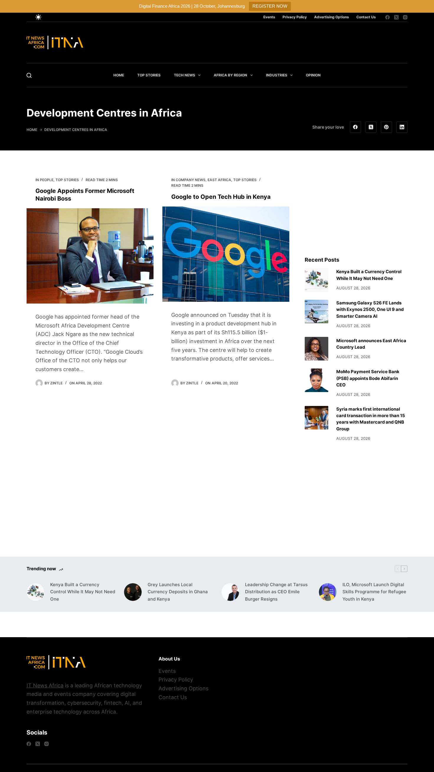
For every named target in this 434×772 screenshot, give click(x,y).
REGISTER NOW (269, 6)
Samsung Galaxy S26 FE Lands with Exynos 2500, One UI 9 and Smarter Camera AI (370, 309)
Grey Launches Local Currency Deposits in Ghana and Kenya (178, 592)
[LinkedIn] (402, 127)
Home (118, 75)
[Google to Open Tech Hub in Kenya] (225, 254)
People (46, 180)
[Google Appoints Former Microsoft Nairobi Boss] (90, 256)
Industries (276, 75)
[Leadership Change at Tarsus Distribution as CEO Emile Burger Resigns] (230, 592)
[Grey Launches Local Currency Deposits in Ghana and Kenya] (133, 592)
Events (269, 17)
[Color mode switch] (38, 17)
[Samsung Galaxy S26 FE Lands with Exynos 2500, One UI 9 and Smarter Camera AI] (316, 311)
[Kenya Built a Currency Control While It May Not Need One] (316, 280)
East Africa (219, 180)
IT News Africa (45, 685)
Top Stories (149, 75)
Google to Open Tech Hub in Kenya (221, 196)
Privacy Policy (295, 17)
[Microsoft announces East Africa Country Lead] (316, 348)
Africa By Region (230, 75)
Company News (190, 180)
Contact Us (366, 17)
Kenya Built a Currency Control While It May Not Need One (82, 592)
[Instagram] (405, 17)
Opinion (313, 75)
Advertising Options (331, 17)
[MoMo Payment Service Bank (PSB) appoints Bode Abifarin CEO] (316, 380)
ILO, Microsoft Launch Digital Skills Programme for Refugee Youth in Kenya (374, 592)
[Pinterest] (386, 127)
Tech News (184, 75)
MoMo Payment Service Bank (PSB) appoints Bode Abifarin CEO (367, 378)
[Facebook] (387, 17)
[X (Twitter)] (396, 17)
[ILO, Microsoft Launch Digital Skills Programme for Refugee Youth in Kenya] (328, 592)
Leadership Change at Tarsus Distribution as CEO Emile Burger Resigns (276, 592)
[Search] (29, 75)
